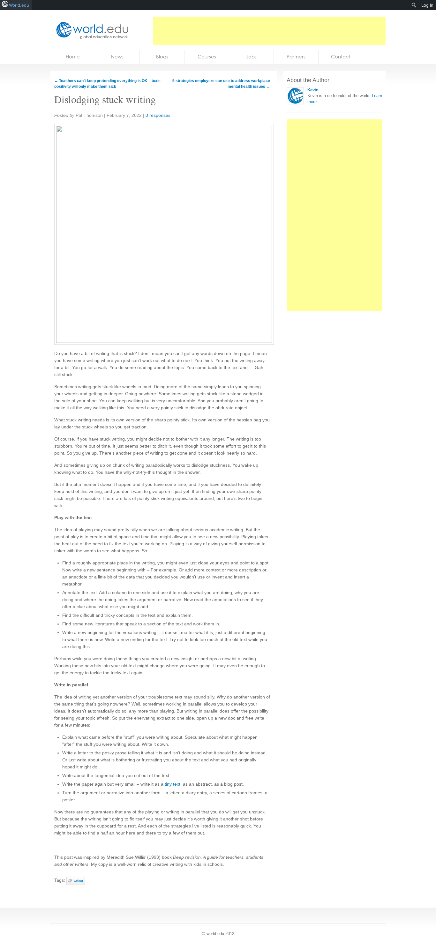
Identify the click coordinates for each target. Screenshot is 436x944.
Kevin (313, 89)
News (117, 57)
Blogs (162, 57)
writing (78, 880)
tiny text (172, 784)
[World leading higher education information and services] (90, 30)
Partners (296, 57)
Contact (340, 57)
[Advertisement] (269, 31)
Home (73, 57)
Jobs (251, 57)
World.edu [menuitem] (19, 5)
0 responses (158, 115)
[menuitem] (414, 5)
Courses (207, 57)
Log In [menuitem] (427, 5)
